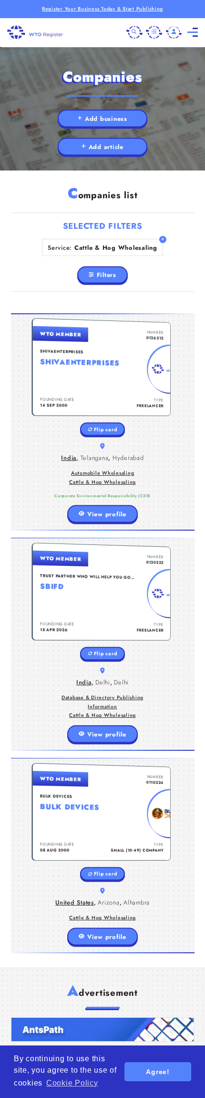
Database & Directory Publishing (103, 697)
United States (74, 902)
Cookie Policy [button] (72, 1083)
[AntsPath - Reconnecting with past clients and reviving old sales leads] (102, 1029)
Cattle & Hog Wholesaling (102, 482)
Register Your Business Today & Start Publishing (102, 8)
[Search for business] (134, 32)
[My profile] (174, 32)
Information (102, 706)
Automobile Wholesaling (102, 473)
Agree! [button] (158, 1072)
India (68, 457)
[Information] (154, 32)
